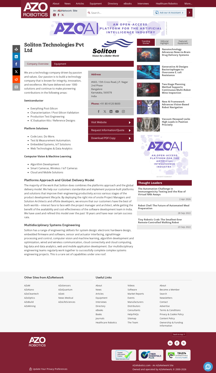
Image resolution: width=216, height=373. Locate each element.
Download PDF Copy (103, 138)
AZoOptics (29, 297)
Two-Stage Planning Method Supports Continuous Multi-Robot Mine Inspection (176, 88)
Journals (100, 318)
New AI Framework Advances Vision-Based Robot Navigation (175, 104)
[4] (148, 106)
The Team (133, 322)
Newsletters (166, 297)
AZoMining (30, 306)
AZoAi (61, 293)
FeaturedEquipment (183, 42)
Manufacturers (135, 301)
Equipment (101, 297)
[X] (16, 71)
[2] (148, 72)
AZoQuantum (65, 289)
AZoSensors (64, 285)
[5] (148, 124)
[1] (148, 54)
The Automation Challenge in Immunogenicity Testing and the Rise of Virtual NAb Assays (162, 191)
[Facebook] (16, 64)
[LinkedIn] (16, 56)
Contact (164, 301)
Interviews (101, 301)
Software (132, 289)
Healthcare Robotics (106, 322)
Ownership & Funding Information (171, 324)
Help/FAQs (133, 314)
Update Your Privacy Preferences (49, 368)
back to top (178, 334)
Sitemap (132, 318)
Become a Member (170, 289)
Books (99, 314)
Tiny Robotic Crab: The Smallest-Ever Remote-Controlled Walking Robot (160, 221)
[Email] (16, 87)
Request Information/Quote (107, 130)
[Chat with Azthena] (208, 366)
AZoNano (29, 289)
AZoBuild (29, 301)
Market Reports (136, 293)
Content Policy (167, 318)
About (99, 285)
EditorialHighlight (164, 42)
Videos (131, 285)
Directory (100, 306)
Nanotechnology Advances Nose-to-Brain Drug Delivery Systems (176, 52)
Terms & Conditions (170, 310)
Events (131, 297)
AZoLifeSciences (66, 301)
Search (163, 293)
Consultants (134, 310)
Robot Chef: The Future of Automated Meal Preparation (163, 207)
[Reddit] (16, 79)
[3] (148, 89)
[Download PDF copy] (16, 49)
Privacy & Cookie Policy (172, 314)
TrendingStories (146, 42)
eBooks (99, 310)
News (99, 289)
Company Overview (38, 63)
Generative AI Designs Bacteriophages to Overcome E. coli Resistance (175, 71)
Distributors (134, 306)
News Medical (65, 297)
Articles (100, 293)
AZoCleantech (31, 293)
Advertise (165, 306)
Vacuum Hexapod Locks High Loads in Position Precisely (176, 121)
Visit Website (99, 122)
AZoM (27, 285)
